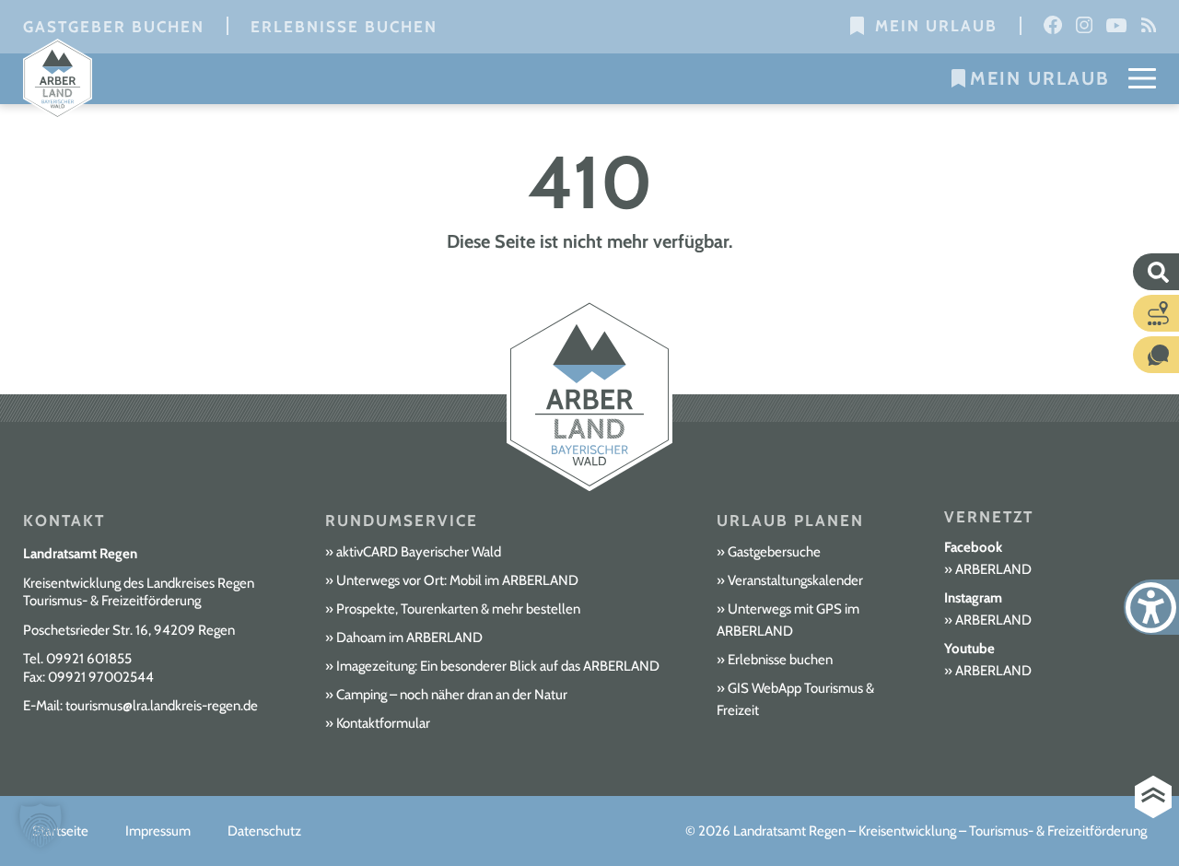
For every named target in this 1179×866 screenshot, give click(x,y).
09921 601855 (89, 658)
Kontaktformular (383, 723)
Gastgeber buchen (113, 27)
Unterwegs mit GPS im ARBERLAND (788, 620)
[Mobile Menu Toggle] (1142, 78)
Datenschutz (264, 831)
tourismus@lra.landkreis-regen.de (161, 705)
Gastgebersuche (774, 552)
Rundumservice (401, 520)
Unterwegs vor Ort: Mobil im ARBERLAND (457, 580)
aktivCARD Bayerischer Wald (418, 552)
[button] (40, 825)
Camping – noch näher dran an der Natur (451, 694)
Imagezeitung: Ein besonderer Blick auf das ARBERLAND (498, 666)
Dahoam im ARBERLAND (409, 637)
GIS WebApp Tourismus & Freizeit (795, 699)
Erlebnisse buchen (344, 27)
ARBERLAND (993, 569)
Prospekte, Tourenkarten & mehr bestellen (458, 609)
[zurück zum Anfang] (1153, 797)
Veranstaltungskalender (795, 580)
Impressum (158, 831)
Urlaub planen (790, 520)
